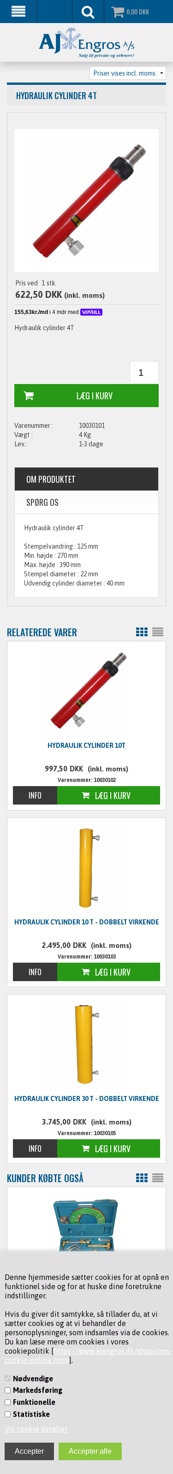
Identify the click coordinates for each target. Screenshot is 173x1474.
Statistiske (31, 1414)
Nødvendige (33, 1378)
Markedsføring (37, 1390)
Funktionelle (34, 1402)
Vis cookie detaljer (36, 1429)
